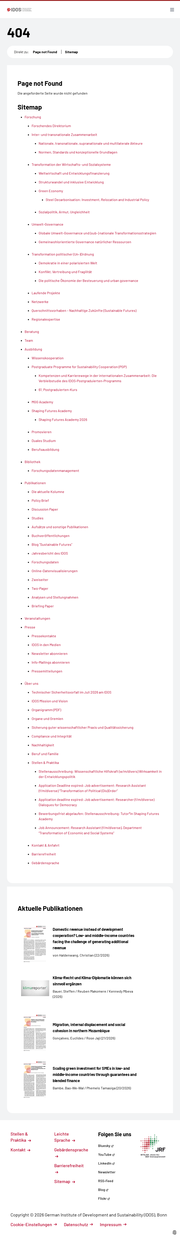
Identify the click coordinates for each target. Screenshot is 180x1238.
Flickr (102, 1198)
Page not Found (45, 52)
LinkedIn (105, 1163)
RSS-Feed (105, 1181)
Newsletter (106, 1172)
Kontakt (18, 1149)
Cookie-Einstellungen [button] (31, 1224)
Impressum (111, 1224)
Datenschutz (76, 1224)
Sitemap (71, 52)
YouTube (105, 1154)
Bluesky (104, 1145)
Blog (102, 1189)
